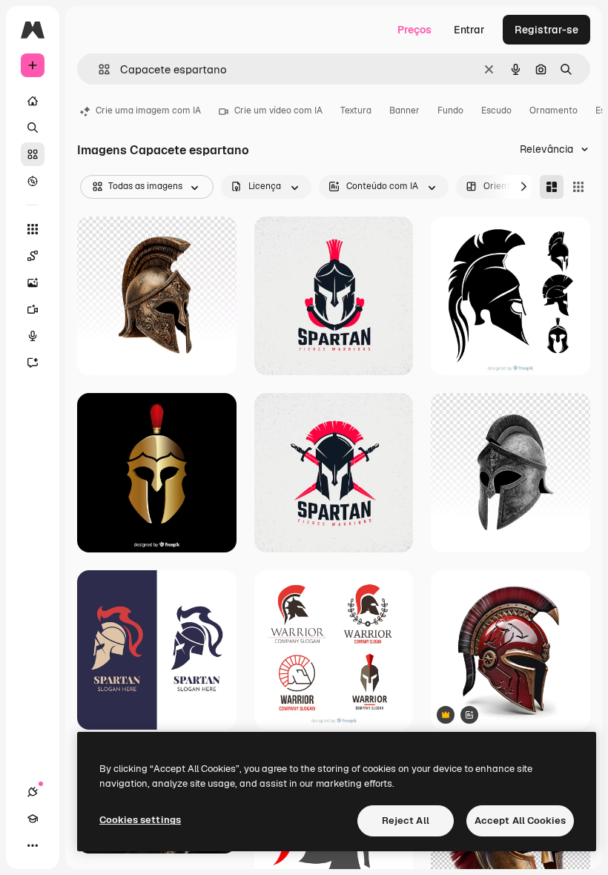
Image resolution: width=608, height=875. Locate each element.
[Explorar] (32, 181)
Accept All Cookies (520, 820)
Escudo (496, 110)
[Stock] (32, 154)
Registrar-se (546, 29)
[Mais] (32, 845)
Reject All (405, 820)
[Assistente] (32, 362)
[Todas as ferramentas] (32, 229)
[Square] (578, 187)
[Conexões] (32, 792)
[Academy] (32, 819)
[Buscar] (32, 127)
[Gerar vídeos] (32, 309)
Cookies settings (140, 819)
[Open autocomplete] (98, 69)
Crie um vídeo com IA (278, 110)
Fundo (450, 110)
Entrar (469, 29)
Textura (355, 110)
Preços (414, 29)
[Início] (32, 101)
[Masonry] (552, 187)
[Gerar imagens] (32, 282)
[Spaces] (32, 256)
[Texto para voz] (32, 336)
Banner (404, 110)
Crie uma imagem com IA (148, 110)
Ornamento (553, 110)
